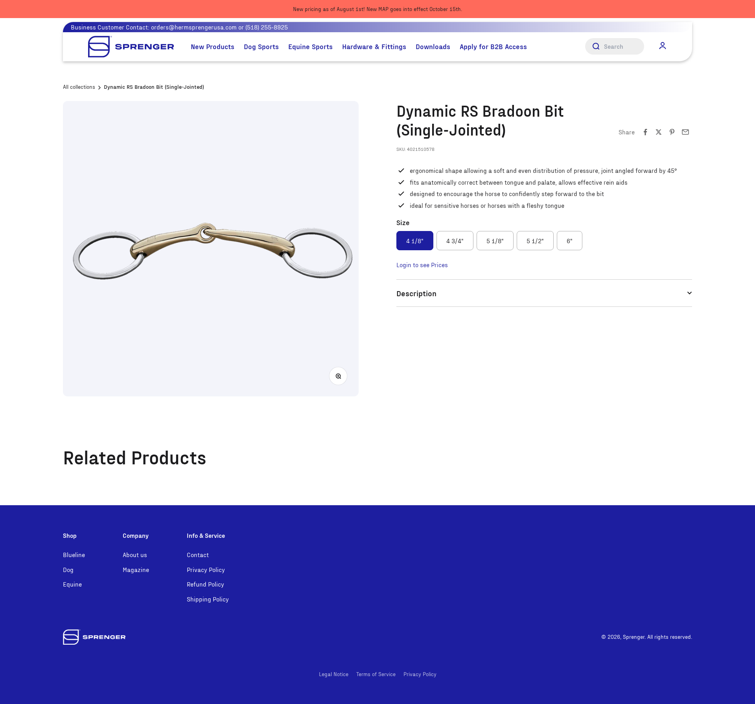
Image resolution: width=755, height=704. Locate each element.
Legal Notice (333, 674)
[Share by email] (685, 132)
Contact (198, 554)
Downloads (433, 46)
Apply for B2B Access (493, 46)
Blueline (74, 554)
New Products (212, 46)
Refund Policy (205, 584)
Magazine (136, 569)
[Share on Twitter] (658, 132)
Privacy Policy (206, 569)
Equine (72, 584)
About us (135, 554)
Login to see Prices (422, 264)
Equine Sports (310, 46)
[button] (662, 46)
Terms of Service (376, 674)
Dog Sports (261, 46)
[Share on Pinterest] (672, 132)
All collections (79, 86)
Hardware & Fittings (374, 46)
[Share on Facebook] (645, 132)
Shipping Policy (208, 599)
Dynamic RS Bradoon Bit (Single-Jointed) (154, 86)
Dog (68, 569)
